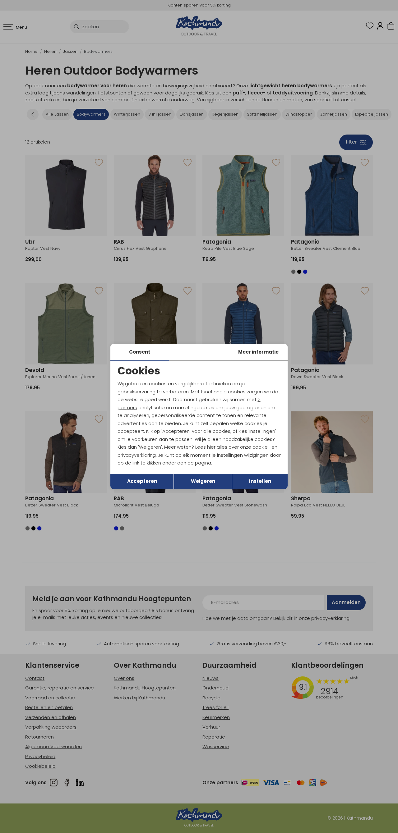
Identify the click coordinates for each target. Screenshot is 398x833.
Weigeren (203, 481)
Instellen (260, 481)
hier (211, 447)
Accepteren (142, 481)
